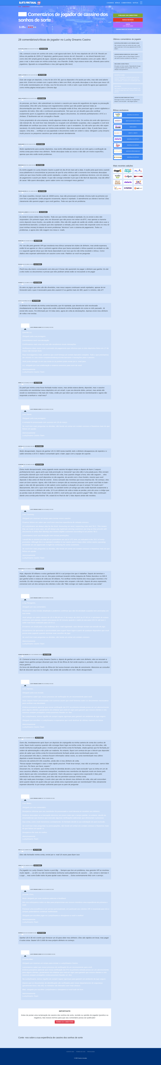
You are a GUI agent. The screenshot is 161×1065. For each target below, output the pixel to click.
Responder (43, 48)
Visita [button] (128, 25)
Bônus (117, 3)
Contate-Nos (70, 1051)
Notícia (135, 3)
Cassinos (110, 3)
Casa (19, 6)
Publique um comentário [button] (127, 15)
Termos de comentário (64, 1022)
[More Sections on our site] (141, 3)
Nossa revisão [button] (128, 20)
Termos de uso (80, 1051)
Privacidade (91, 1051)
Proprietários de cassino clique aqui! (128, 29)
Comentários (126, 3)
